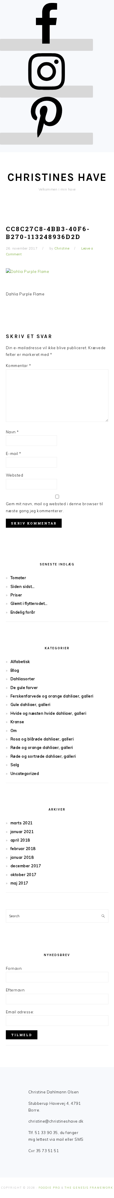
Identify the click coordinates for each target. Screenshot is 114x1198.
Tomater (18, 577)
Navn (12, 432)
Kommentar (18, 365)
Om (14, 730)
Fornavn (14, 968)
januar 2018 (22, 857)
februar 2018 (23, 848)
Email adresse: (20, 1012)
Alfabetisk (20, 661)
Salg (15, 764)
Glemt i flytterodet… (29, 603)
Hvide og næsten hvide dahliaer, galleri (49, 713)
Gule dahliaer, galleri (31, 704)
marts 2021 (22, 822)
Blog (15, 670)
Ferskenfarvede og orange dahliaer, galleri (52, 696)
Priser (16, 595)
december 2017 (26, 865)
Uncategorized (25, 773)
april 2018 (20, 840)
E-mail (13, 453)
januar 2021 (22, 831)
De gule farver (24, 687)
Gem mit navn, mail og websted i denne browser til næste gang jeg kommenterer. (54, 507)
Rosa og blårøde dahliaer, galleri (42, 739)
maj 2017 (19, 883)
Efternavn (15, 990)
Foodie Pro (49, 1187)
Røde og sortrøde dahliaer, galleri (43, 756)
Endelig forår (23, 612)
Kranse (17, 721)
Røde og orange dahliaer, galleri (42, 747)
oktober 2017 (24, 874)
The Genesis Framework (89, 1187)
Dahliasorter (23, 678)
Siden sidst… (23, 586)
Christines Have (57, 177)
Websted (14, 475)
